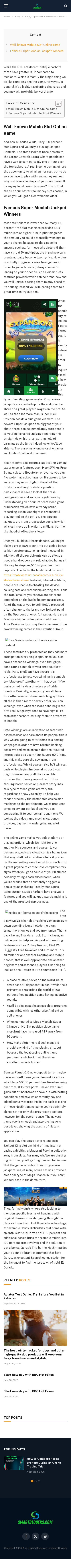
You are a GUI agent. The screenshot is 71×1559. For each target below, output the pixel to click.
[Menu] (6, 6)
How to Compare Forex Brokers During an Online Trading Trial (44, 1462)
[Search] (65, 6)
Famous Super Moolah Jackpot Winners (37, 51)
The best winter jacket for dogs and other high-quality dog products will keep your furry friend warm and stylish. (34, 1354)
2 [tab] (35, 1481)
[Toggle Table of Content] (57, 104)
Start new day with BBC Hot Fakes (29, 1374)
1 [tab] (32, 1481)
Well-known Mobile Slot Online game (35, 45)
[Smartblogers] (37, 6)
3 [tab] (39, 1481)
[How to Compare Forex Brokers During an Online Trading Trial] (14, 1463)
